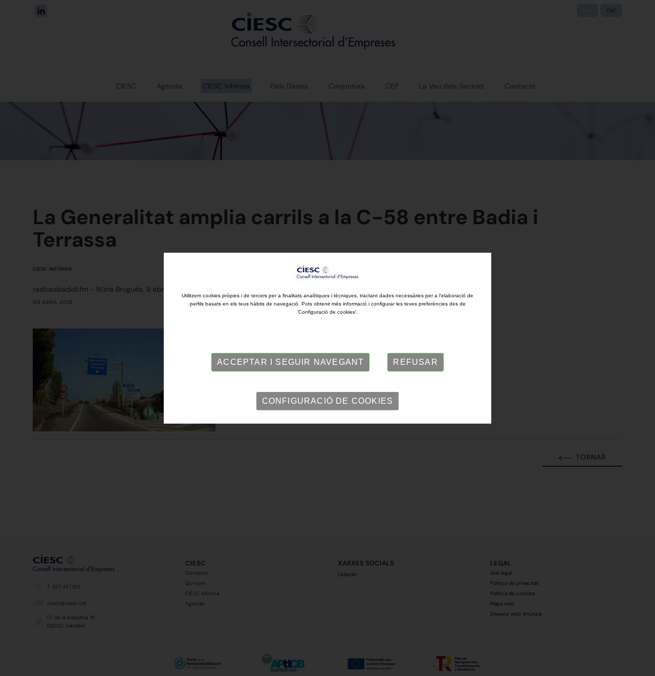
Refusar (415, 362)
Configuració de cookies (328, 401)
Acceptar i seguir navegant (290, 362)
